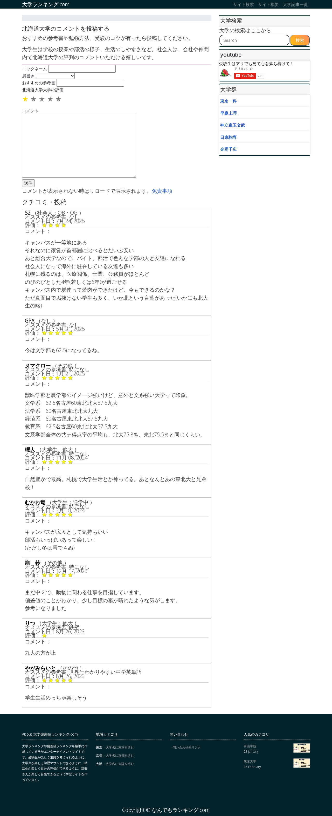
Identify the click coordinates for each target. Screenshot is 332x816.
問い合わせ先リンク (187, 747)
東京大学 (250, 761)
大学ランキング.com (46, 4)
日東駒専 (228, 137)
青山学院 (250, 746)
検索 (300, 40)
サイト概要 (268, 4)
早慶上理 (228, 113)
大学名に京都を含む (120, 755)
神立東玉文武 (232, 125)
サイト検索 (243, 4)
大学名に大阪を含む (120, 764)
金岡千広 (228, 149)
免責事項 (162, 190)
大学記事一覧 (295, 4)
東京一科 (228, 101)
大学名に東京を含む (120, 747)
